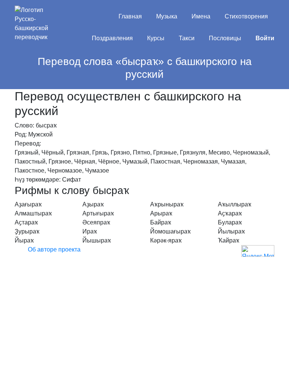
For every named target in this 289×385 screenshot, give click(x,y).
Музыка (166, 16)
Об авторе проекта (54, 249)
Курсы (155, 38)
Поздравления (112, 38)
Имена (201, 16)
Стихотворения (246, 16)
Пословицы (225, 38)
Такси (187, 38)
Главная (130, 16)
